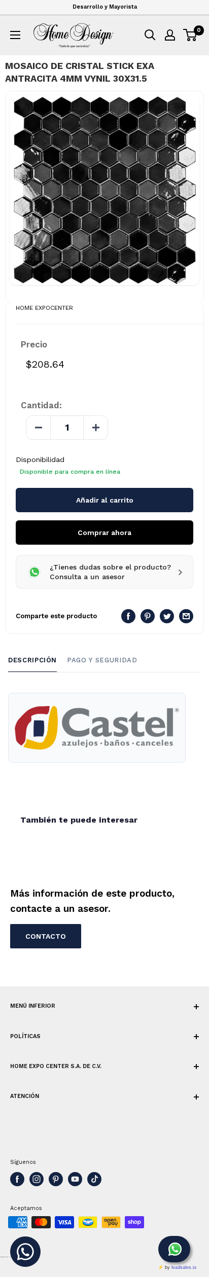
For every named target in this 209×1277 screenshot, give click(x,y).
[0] (190, 35)
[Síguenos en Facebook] (17, 1179)
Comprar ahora (104, 532)
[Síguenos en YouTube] (75, 1179)
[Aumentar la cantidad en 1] (95, 427)
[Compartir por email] (186, 616)
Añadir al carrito (104, 500)
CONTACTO (45, 936)
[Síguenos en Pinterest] (56, 1179)
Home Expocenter (44, 307)
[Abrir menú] (15, 35)
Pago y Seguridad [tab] (102, 660)
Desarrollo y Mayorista (105, 7)
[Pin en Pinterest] (148, 616)
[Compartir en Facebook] (128, 616)
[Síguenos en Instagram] (36, 1179)
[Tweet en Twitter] (167, 616)
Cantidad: (41, 405)
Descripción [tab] (32, 660)
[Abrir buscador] (150, 35)
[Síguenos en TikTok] (94, 1179)
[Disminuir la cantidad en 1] (38, 427)
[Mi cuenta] (170, 35)
